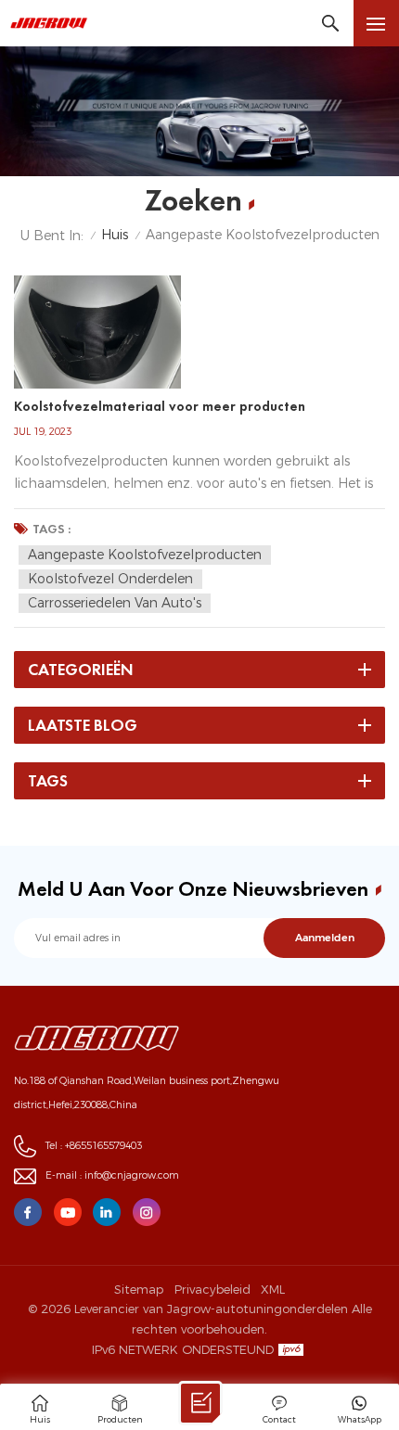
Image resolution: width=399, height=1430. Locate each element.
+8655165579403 (103, 1146)
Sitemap (138, 1289)
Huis (114, 235)
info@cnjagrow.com (131, 1175)
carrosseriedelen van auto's (114, 602)
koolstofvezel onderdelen (110, 578)
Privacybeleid (212, 1289)
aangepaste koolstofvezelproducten (145, 554)
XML (273, 1289)
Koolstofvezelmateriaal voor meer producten (159, 406)
